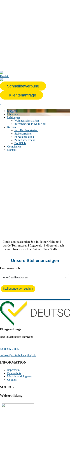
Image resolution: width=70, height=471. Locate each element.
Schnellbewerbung (23, 86)
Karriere (12, 127)
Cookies (12, 379)
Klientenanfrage (22, 95)
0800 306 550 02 (9, 349)
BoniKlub (20, 143)
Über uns (12, 114)
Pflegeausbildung (24, 136)
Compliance (14, 146)
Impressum (13, 369)
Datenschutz (14, 373)
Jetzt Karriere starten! (26, 130)
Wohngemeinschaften (26, 120)
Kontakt (11, 149)
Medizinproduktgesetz (19, 376)
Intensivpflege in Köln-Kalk (30, 123)
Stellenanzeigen (23, 133)
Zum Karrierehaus (24, 140)
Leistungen (13, 117)
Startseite (12, 110)
